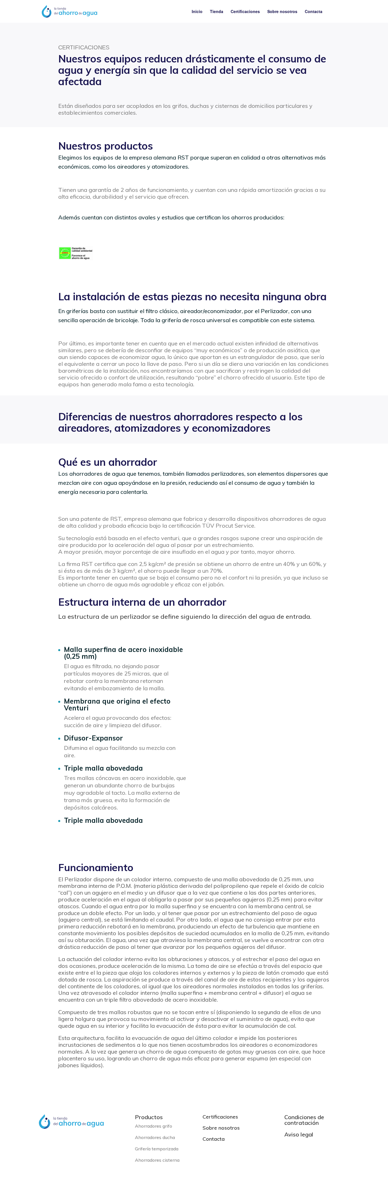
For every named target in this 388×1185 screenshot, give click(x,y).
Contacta (313, 11)
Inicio (197, 11)
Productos (149, 1117)
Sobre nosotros (282, 11)
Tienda (216, 11)
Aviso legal (298, 1134)
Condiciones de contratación (304, 1119)
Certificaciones (245, 11)
